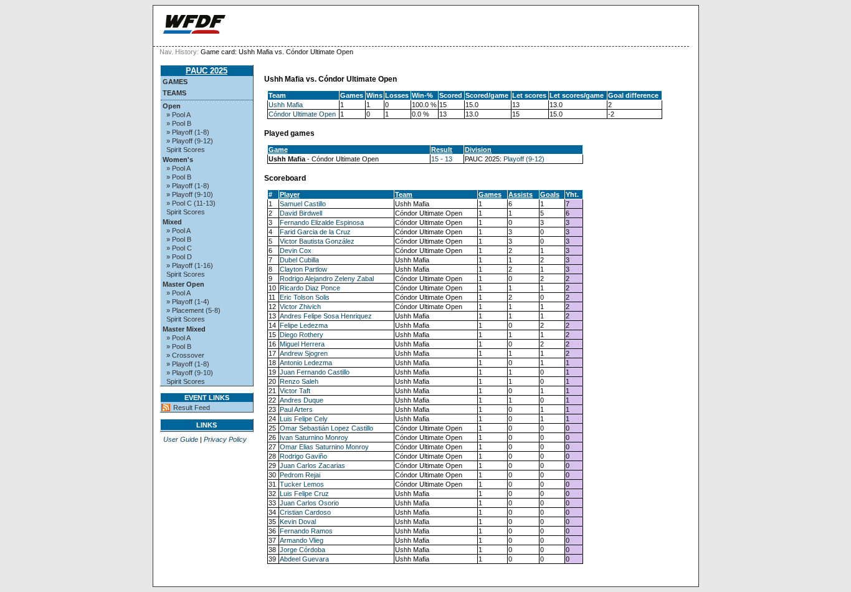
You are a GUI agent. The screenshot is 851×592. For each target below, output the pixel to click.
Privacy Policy (225, 439)
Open (172, 106)
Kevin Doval (298, 521)
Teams (174, 93)
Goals (549, 194)
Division (478, 149)
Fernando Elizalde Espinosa (322, 222)
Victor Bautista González (317, 241)
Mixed (172, 222)
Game (278, 149)
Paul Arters (296, 409)
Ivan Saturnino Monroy (314, 437)
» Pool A (178, 114)
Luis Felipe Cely (304, 419)
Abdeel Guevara (304, 559)
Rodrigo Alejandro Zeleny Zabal (327, 278)
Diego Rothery (301, 334)
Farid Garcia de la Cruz (315, 232)
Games (175, 81)
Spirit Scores (185, 149)
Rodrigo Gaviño (303, 456)
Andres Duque (301, 400)
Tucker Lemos (302, 484)
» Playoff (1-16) (189, 265)
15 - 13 (441, 159)
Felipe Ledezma (304, 325)
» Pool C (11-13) (191, 203)
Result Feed (191, 407)
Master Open (183, 284)
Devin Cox (295, 250)
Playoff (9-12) (523, 159)
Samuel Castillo (303, 204)
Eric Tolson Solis (305, 297)
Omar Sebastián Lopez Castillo (326, 428)
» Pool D (179, 256)
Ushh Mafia (286, 104)
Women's (178, 159)
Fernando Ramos (306, 531)
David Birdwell (301, 213)
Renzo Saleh (299, 381)
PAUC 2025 (206, 70)
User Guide (180, 439)
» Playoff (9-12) (189, 141)
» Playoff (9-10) (189, 194)
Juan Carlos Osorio (309, 503)
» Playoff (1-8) (187, 132)
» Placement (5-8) (193, 310)
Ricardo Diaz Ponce (310, 288)
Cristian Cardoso (305, 512)
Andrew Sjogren (304, 353)
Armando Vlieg (301, 540)
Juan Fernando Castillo (314, 372)
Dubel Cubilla (299, 260)
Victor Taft (295, 390)
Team (403, 194)
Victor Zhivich (300, 306)
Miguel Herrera (302, 344)
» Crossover (185, 355)
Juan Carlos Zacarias (312, 465)
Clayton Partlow (303, 269)
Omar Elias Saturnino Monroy (324, 447)
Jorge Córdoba (302, 549)
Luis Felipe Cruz (304, 493)
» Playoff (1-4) (187, 301)
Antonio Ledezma (306, 362)
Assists (520, 194)
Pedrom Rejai (300, 475)
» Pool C (179, 248)
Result (441, 149)
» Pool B (178, 123)
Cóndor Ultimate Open (302, 114)
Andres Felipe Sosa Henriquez (326, 316)
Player (290, 194)
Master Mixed (184, 329)
